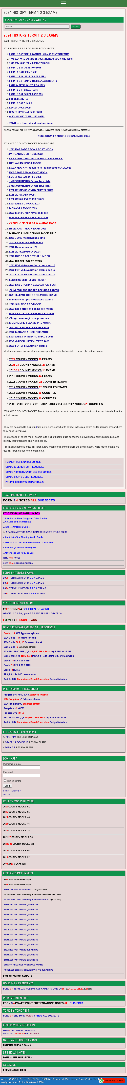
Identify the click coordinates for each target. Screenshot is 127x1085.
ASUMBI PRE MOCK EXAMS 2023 (29, 327)
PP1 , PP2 (11, 737)
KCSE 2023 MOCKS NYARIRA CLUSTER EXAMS (31, 190)
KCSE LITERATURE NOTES (18, 563)
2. (17, 522)
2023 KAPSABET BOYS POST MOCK (31, 149)
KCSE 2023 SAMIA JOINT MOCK (28, 172)
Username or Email (12, 764)
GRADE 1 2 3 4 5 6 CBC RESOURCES (24, 477)
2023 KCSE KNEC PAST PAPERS (18, 890)
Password (8, 772)
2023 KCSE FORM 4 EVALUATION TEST (33, 284)
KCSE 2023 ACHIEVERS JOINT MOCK (26, 199)
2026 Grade (9, 647)
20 (61, 989)
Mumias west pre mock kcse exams (31, 299)
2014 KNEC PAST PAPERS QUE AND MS (21, 935)
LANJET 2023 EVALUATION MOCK (25, 177)
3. (16, 527)
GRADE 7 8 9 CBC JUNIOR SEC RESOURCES (28, 472)
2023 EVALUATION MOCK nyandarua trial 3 (29, 186)
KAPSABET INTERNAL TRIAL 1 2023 (31, 336)
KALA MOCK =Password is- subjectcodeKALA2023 (40, 167)
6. (19, 547)
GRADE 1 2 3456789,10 (16, 742)
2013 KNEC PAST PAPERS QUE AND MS (21, 940)
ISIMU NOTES (11, 558)
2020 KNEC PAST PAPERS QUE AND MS (21, 905)
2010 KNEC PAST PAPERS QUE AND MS (21, 955)
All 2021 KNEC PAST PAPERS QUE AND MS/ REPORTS (27, 900)
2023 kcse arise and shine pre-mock (31, 308)
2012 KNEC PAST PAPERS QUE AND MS (21, 945)
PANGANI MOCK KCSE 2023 (26, 153)
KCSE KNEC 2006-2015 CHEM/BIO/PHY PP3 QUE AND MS (28, 970)
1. (25, 518)
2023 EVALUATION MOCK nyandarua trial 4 (29, 181)
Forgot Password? (12, 791)
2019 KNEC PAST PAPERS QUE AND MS (21, 910)
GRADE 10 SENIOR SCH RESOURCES (24, 467)
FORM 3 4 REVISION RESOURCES (23, 462)
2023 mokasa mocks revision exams (34, 290)
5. (29, 542)
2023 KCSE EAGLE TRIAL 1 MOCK (29, 256)
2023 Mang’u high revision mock (28, 212)
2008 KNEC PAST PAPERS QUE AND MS (21, 960)
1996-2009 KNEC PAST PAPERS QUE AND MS (23, 965)
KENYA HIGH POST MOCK (25, 163)
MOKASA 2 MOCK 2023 (23, 208)
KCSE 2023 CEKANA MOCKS (22, 194)
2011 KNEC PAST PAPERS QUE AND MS (21, 950)
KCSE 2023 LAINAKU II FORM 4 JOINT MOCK (36, 158)
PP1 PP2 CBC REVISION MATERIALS (24, 482)
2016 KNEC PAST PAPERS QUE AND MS (21, 925)
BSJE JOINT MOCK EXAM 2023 (27, 228)
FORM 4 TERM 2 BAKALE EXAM (28, 217)
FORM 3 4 (10, 747)
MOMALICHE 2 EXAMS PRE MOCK (30, 322)
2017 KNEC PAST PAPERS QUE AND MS (21, 920)
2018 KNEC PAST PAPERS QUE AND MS (21, 915)
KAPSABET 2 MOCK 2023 (24, 203)
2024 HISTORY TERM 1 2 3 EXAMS (30, 12)
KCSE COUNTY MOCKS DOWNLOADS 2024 (63, 135)
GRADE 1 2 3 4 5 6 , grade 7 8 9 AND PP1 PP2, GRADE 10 (32, 613)
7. (18, 553)
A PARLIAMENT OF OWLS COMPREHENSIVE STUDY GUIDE (36, 532)
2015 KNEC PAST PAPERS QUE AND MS (21, 930)
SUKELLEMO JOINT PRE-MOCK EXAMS (33, 295)
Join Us (6, 794)
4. (23, 537)
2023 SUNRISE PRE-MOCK (25, 304)
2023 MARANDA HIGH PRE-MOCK (29, 332)
